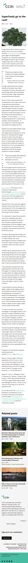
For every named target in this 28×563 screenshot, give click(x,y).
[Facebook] (4, 561)
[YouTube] (11, 561)
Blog (11, 24)
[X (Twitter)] (9, 561)
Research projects (6, 464)
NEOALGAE (19, 354)
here (8, 370)
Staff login (23, 548)
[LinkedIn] (7, 561)
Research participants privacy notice (16, 547)
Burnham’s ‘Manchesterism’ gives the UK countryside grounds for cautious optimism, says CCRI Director (13, 435)
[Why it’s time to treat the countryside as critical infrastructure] (14, 474)
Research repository (13, 548)
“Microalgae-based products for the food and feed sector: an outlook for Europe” (14, 399)
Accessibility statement (10, 544)
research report (20, 390)
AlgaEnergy (9, 354)
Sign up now (6, 538)
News (11, 439)
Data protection (21, 544)
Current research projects (17, 464)
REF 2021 (20, 515)
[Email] (2, 561)
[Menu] (24, 5)
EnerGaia (20, 116)
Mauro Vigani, (6, 188)
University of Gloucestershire (10, 555)
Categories (23, 520)
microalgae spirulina (14, 53)
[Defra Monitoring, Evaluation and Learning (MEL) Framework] (14, 449)
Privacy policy (22, 545)
